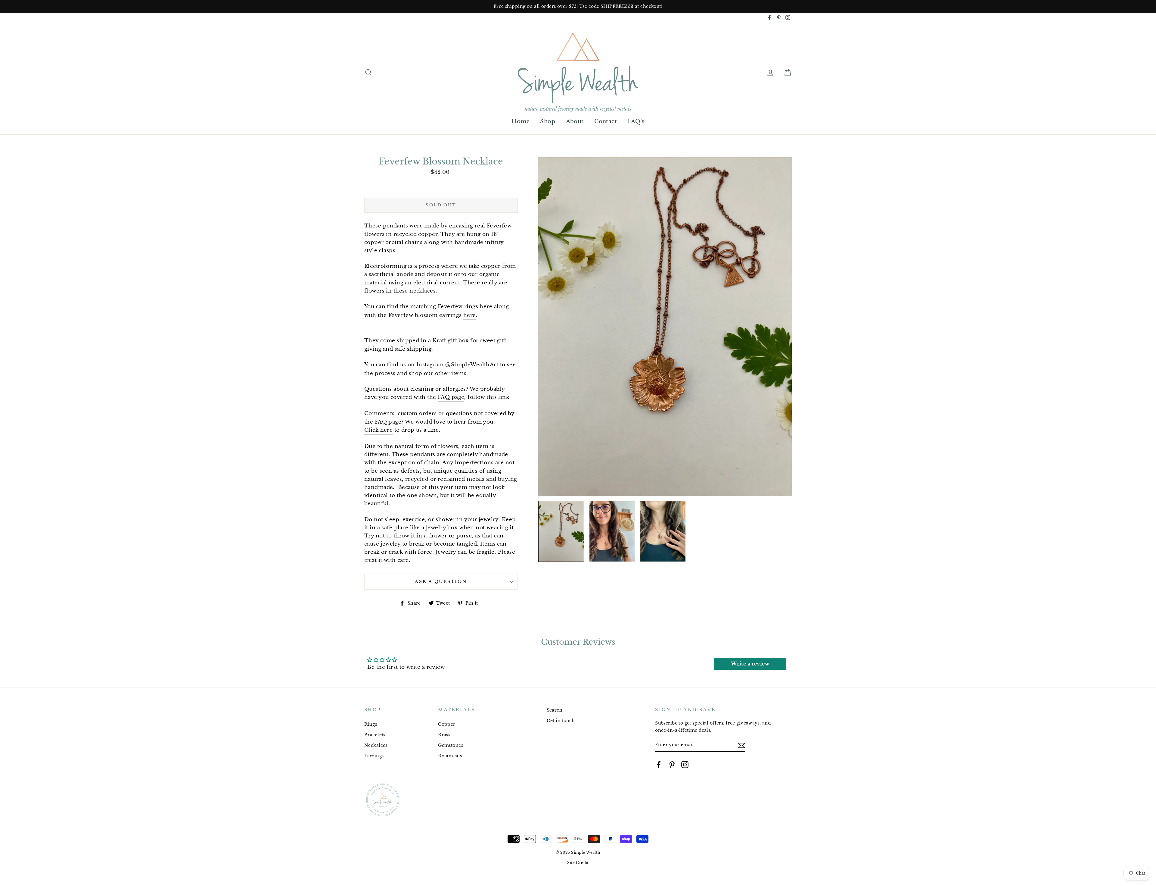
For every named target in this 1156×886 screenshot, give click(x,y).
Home (520, 121)
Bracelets (374, 734)
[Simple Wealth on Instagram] (684, 764)
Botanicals (450, 756)
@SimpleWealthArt (471, 365)
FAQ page (451, 397)
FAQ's (636, 121)
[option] (578, 6)
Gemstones (450, 745)
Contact (605, 121)
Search (555, 710)
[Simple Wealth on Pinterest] (672, 764)
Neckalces (375, 745)
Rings (370, 724)
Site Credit (578, 862)
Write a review (750, 664)
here (486, 306)
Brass (444, 734)
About (575, 121)
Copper (446, 724)
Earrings (374, 756)
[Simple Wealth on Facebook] (658, 764)
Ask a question (441, 581)
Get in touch (561, 720)
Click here (378, 430)
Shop (547, 121)
